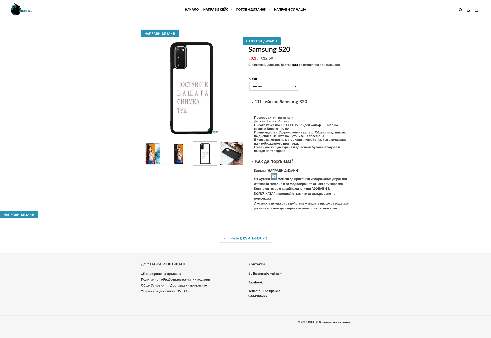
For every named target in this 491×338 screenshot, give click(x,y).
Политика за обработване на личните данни (175, 279)
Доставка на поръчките (188, 285)
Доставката (289, 64)
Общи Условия (152, 285)
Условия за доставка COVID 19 (165, 291)
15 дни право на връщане (161, 274)
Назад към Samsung (248, 238)
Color (253, 79)
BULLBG (313, 322)
